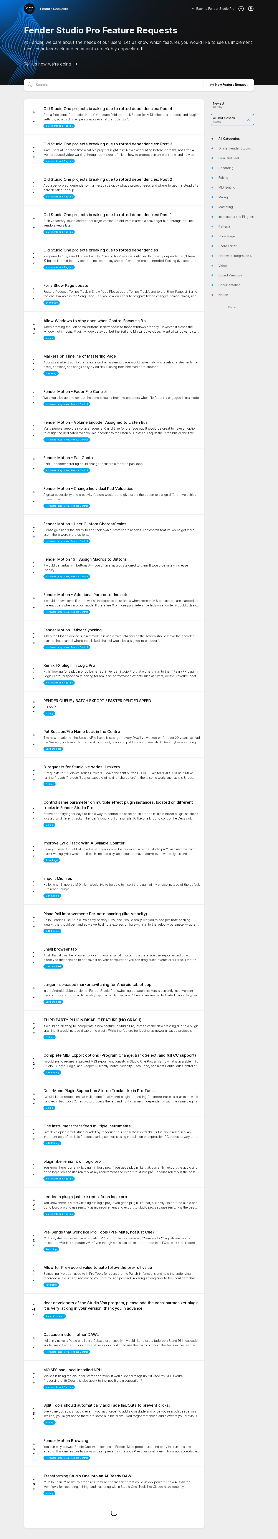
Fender (232, 307)
